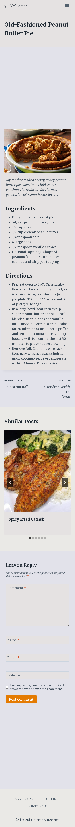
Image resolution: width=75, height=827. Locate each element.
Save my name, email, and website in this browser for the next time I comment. (38, 687)
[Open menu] (67, 5)
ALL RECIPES (25, 799)
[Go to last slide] (10, 482)
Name (13, 640)
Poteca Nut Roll (16, 384)
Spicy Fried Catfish (26, 519)
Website (13, 675)
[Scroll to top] (66, 821)
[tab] (30, 538)
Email (13, 658)
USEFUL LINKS (49, 799)
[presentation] (37, 471)
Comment (16, 588)
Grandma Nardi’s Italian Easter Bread (57, 389)
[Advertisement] (37, 90)
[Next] (65, 482)
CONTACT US (38, 806)
